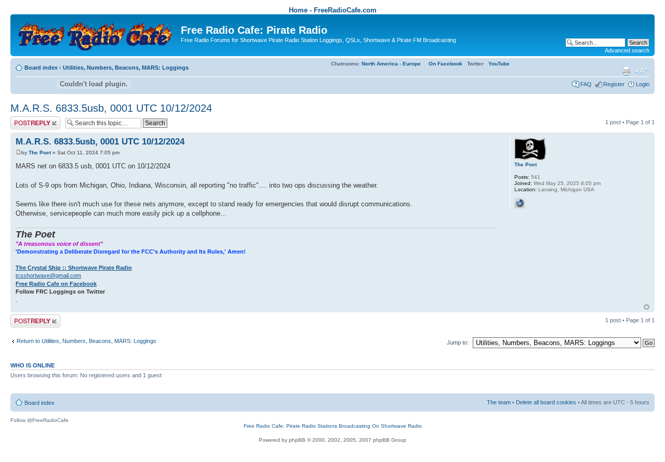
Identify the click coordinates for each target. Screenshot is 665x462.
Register (613, 84)
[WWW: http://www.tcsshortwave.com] (519, 203)
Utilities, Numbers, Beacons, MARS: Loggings (126, 67)
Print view (626, 71)
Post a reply (25, 119)
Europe (412, 64)
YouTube (499, 64)
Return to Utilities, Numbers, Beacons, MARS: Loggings (86, 341)
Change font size (641, 71)
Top (646, 307)
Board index (41, 67)
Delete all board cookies (546, 402)
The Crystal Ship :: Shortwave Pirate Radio (74, 268)
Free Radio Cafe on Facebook (56, 284)
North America (380, 64)
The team (499, 402)
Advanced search (627, 50)
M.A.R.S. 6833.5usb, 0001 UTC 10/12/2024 (111, 108)
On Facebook (445, 64)
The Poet (40, 152)
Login (642, 84)
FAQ (586, 84)
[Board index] (97, 34)
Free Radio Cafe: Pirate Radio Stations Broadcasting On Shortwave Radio (333, 426)
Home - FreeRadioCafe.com (333, 10)
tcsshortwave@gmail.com (48, 275)
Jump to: (458, 342)
